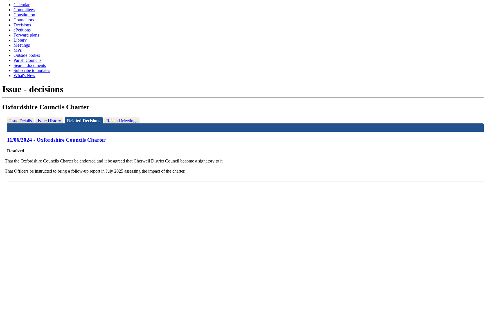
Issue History (49, 120)
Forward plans (26, 35)
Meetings (22, 45)
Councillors (24, 19)
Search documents (30, 65)
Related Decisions (83, 120)
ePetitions (22, 30)
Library (20, 40)
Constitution (24, 14)
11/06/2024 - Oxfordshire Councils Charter (56, 140)
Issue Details (20, 120)
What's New (24, 75)
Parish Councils (27, 60)
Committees (24, 9)
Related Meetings (121, 120)
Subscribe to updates (32, 70)
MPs (18, 50)
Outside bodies (27, 55)
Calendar (22, 4)
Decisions (22, 24)
